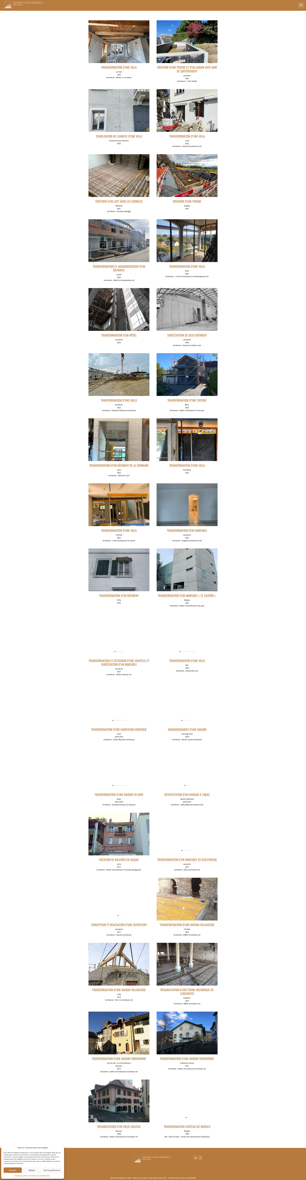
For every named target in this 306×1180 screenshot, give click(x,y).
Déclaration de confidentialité (39, 1176)
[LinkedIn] (196, 1158)
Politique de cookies (21, 1176)
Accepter (12, 1170)
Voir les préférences (52, 1170)
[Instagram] (200, 1158)
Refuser (32, 1170)
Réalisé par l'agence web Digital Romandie (150, 1178)
